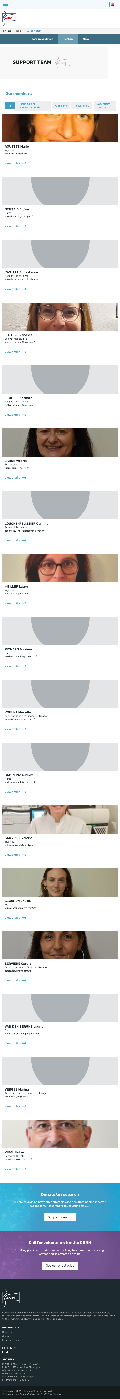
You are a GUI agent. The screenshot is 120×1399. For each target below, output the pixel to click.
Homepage (7, 31)
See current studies (60, 1265)
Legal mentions (10, 1340)
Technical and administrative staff (30, 105)
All (10, 105)
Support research (60, 1217)
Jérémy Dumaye (52, 1394)
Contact (6, 1336)
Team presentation (41, 38)
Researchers (82, 105)
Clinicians (61, 105)
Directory (7, 1332)
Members (68, 38)
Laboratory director (103, 105)
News (86, 38)
